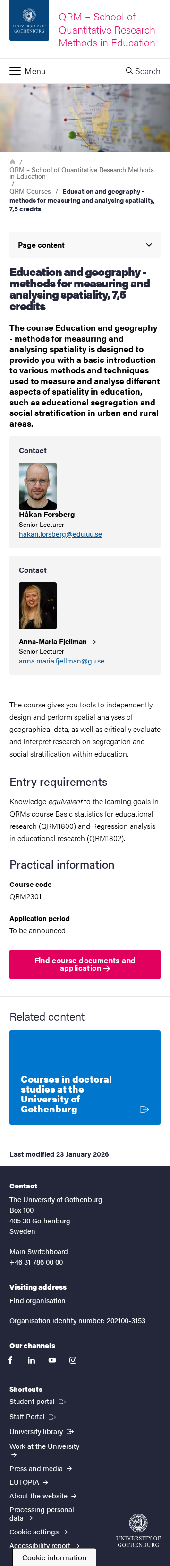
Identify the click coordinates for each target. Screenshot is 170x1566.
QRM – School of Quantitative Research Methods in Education (81, 172)
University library (42, 1431)
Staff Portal (33, 1416)
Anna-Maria (54, 641)
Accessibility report (40, 1545)
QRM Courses (30, 191)
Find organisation (37, 1300)
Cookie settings (34, 1531)
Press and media (37, 1468)
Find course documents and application (85, 964)
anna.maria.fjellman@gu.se (61, 660)
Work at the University (44, 1446)
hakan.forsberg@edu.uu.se (60, 534)
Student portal (38, 1400)
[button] (58, 71)
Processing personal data (41, 1513)
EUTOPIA (25, 1482)
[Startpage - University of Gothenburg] (138, 1530)
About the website (39, 1495)
